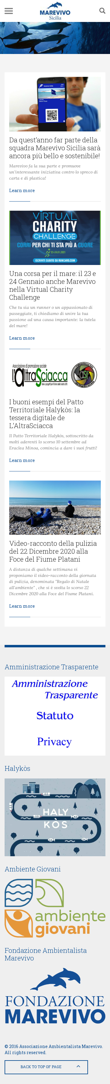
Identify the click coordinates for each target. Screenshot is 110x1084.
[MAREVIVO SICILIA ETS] (55, 11)
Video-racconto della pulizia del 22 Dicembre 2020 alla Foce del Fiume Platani (53, 551)
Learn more (22, 190)
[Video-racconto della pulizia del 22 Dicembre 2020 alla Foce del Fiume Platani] (55, 508)
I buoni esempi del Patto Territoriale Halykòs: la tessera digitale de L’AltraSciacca (46, 413)
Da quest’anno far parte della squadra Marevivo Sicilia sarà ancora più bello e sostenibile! (55, 147)
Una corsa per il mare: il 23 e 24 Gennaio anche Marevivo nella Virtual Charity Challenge (52, 285)
